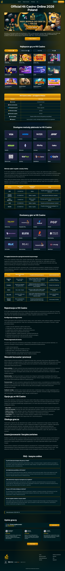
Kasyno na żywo (24, 50)
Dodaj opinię (54, 525)
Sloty (53, 50)
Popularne (10, 50)
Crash (39, 50)
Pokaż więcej (32, 543)
